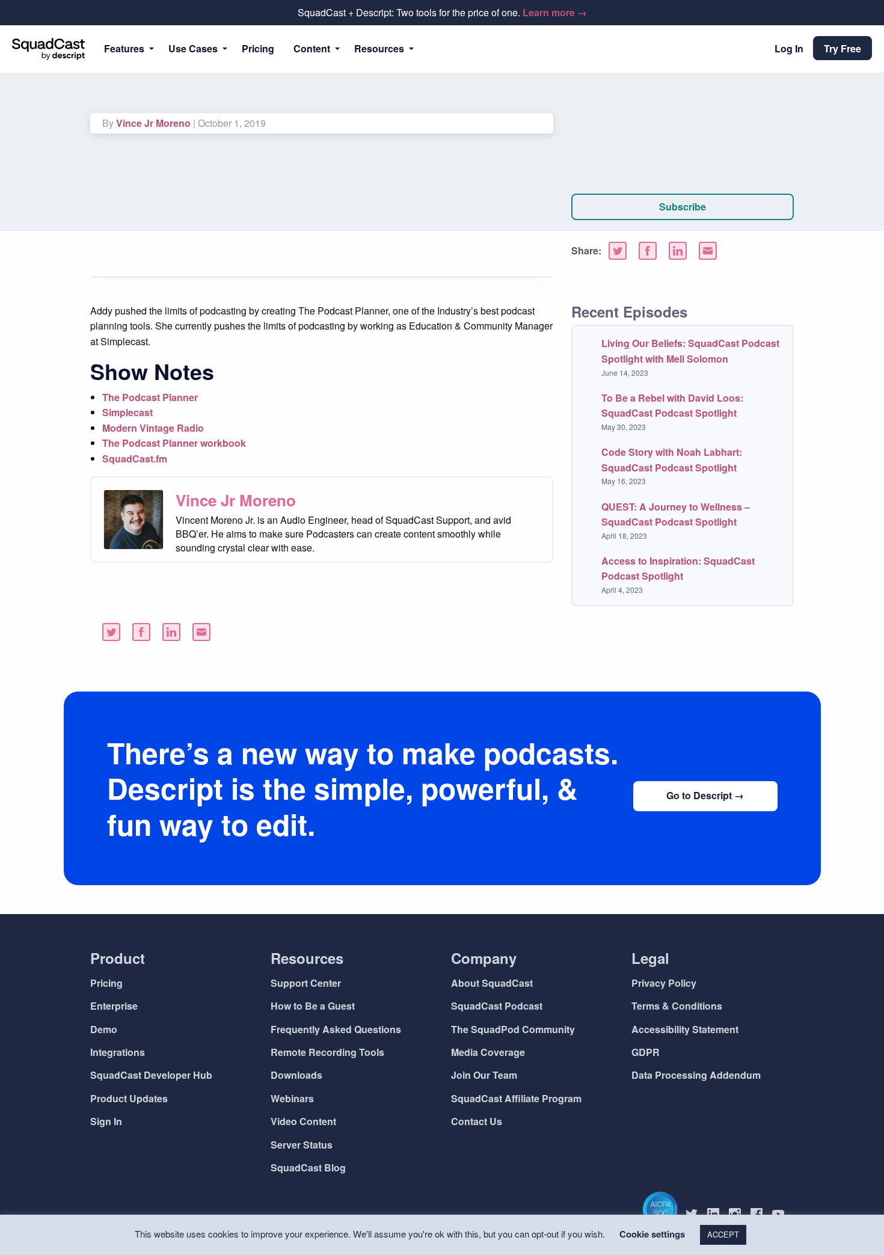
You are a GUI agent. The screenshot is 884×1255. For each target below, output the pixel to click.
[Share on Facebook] (648, 251)
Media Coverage (488, 1052)
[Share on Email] (708, 251)
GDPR (645, 1052)
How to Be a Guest (313, 1006)
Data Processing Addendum (696, 1075)
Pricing (258, 48)
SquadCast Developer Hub (151, 1075)
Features (124, 48)
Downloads (296, 1075)
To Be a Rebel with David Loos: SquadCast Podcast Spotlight (672, 405)
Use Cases (193, 48)
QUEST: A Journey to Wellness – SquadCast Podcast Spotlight (675, 514)
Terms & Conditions (676, 1006)
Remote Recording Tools (327, 1052)
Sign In (106, 1121)
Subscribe (682, 206)
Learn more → (555, 12)
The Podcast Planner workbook (174, 443)
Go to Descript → (705, 795)
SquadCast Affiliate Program (516, 1098)
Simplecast (127, 412)
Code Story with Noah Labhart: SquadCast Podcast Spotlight (671, 459)
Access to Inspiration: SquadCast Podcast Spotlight (678, 568)
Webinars (292, 1098)
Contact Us (476, 1121)
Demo (103, 1029)
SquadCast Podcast (496, 1006)
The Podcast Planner (150, 397)
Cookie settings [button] (652, 1234)
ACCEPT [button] (723, 1234)
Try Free (842, 48)
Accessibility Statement (684, 1029)
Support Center (306, 983)
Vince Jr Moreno (153, 123)
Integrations (117, 1052)
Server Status (302, 1145)
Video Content (303, 1121)
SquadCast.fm (134, 458)
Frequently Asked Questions (336, 1029)
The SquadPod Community (513, 1029)
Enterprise (114, 1006)
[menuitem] (126, 48)
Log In (789, 48)
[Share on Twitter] (618, 251)
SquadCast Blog (308, 1167)
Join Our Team (484, 1075)
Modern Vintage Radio (153, 428)
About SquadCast (492, 983)
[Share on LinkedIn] (678, 251)
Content (311, 48)
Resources (379, 48)
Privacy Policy (663, 983)
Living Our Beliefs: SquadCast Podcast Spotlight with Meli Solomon (690, 351)
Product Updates (129, 1098)
